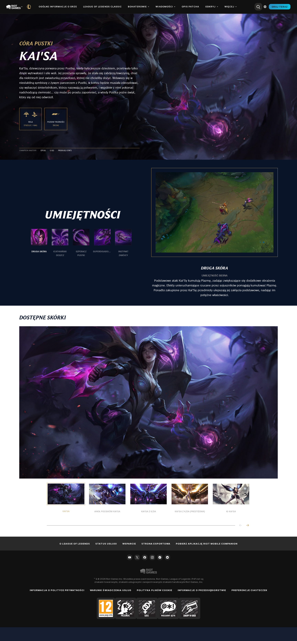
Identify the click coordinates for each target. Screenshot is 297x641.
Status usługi (106, 543)
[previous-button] (240, 526)
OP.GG (43, 151)
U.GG (52, 151)
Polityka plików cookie (154, 590)
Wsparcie (129, 543)
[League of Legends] (29, 6)
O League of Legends (74, 543)
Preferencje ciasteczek (249, 590)
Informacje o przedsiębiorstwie (202, 590)
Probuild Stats (65, 151)
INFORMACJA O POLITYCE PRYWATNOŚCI (57, 590)
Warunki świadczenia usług (110, 590)
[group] (81, 243)
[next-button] (247, 526)
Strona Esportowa (155, 543)
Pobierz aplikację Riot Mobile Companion (207, 543)
